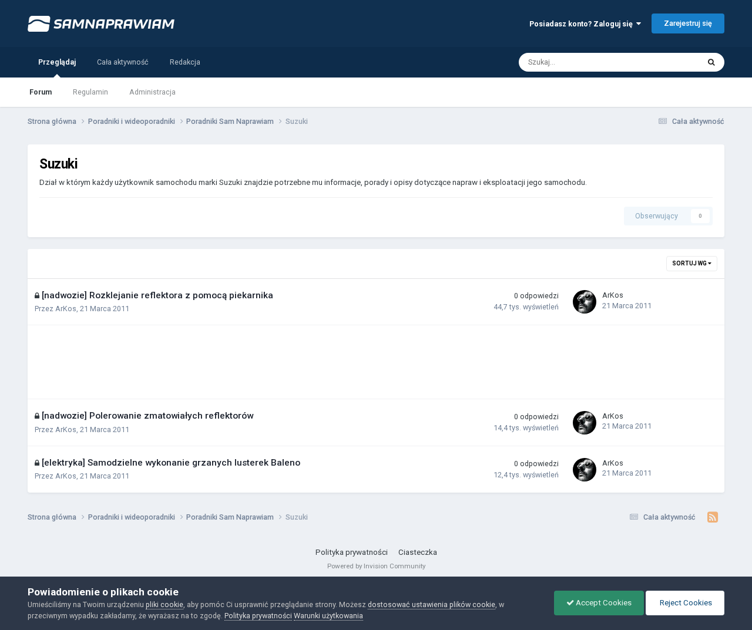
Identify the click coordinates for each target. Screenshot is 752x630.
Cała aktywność (123, 62)
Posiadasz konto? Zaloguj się (582, 23)
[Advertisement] (253, 362)
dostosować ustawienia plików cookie (431, 604)
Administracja (152, 91)
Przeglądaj (57, 62)
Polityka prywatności (351, 552)
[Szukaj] (711, 62)
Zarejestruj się (688, 23)
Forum (40, 91)
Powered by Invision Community (376, 566)
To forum (669, 62)
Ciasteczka (417, 552)
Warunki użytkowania (328, 615)
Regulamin (90, 91)
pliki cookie (164, 604)
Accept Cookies (603, 602)
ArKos (65, 308)
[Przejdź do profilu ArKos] (584, 302)
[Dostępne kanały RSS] (712, 517)
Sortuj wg (690, 263)
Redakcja (185, 62)
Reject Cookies (685, 602)
